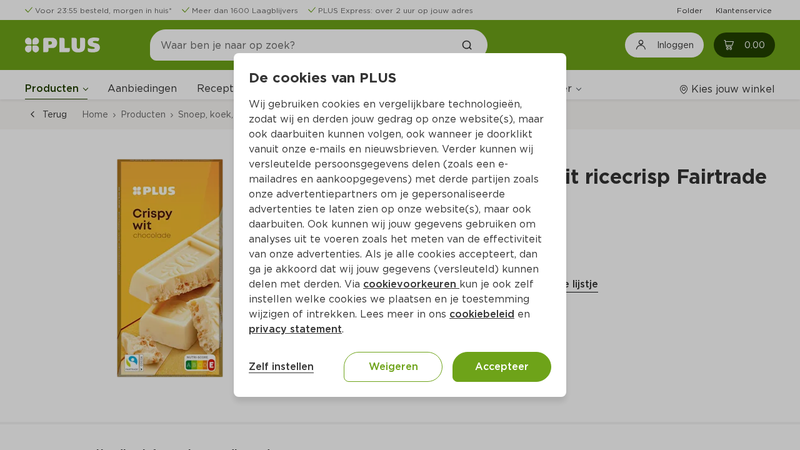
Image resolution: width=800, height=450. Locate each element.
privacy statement (295, 329)
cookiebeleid (481, 314)
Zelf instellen (281, 366)
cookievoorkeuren (411, 284)
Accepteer (502, 366)
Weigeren (393, 366)
